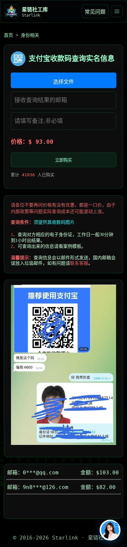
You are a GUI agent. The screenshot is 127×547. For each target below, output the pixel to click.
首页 (8, 35)
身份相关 (30, 35)
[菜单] (117, 11)
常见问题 (95, 12)
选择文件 (63, 82)
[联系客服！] (110, 530)
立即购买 (63, 160)
